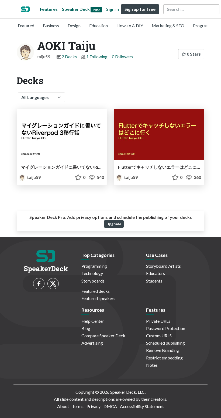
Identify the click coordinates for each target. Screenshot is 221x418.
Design (74, 25)
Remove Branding (162, 350)
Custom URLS (159, 335)
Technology (92, 273)
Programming (206, 25)
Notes (152, 365)
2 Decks (69, 56)
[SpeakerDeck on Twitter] (53, 283)
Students (154, 280)
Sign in (112, 9)
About (63, 406)
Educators (155, 273)
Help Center (92, 321)
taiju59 (33, 177)
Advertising (92, 342)
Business (51, 25)
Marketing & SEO (168, 25)
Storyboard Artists (163, 266)
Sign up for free (140, 9)
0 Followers (122, 56)
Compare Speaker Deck (103, 335)
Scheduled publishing (165, 342)
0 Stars (193, 53)
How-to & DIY (129, 25)
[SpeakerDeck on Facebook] (38, 283)
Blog (85, 328)
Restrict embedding (164, 357)
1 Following (97, 56)
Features (49, 9)
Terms (78, 406)
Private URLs (158, 321)
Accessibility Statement (142, 406)
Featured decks (95, 291)
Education (98, 25)
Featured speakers (98, 298)
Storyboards (93, 280)
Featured (26, 25)
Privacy (94, 406)
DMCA (110, 406)
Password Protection (165, 328)
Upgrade (113, 224)
